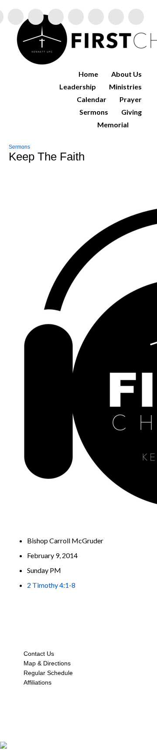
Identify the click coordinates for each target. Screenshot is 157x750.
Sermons (93, 112)
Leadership (77, 86)
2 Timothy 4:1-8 (51, 585)
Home (88, 74)
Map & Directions (45, 663)
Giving (131, 112)
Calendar (91, 99)
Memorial (113, 124)
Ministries (125, 86)
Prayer (130, 99)
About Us (126, 74)
